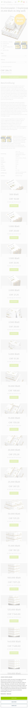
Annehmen (14, 698)
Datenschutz (3, 693)
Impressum (9, 693)
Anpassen (14, 705)
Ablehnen (14, 701)
